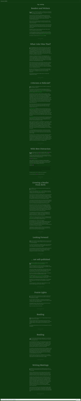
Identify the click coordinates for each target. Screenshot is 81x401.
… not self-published (40, 259)
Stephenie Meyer (32, 108)
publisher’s (31, 276)
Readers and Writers (40, 8)
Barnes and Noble (41, 275)
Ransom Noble (4, 1)
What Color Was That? (40, 44)
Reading (40, 314)
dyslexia (30, 217)
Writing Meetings (40, 365)
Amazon (37, 275)
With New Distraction (40, 148)
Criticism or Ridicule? (40, 83)
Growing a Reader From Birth (40, 183)
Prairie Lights (40, 292)
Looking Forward (40, 237)
